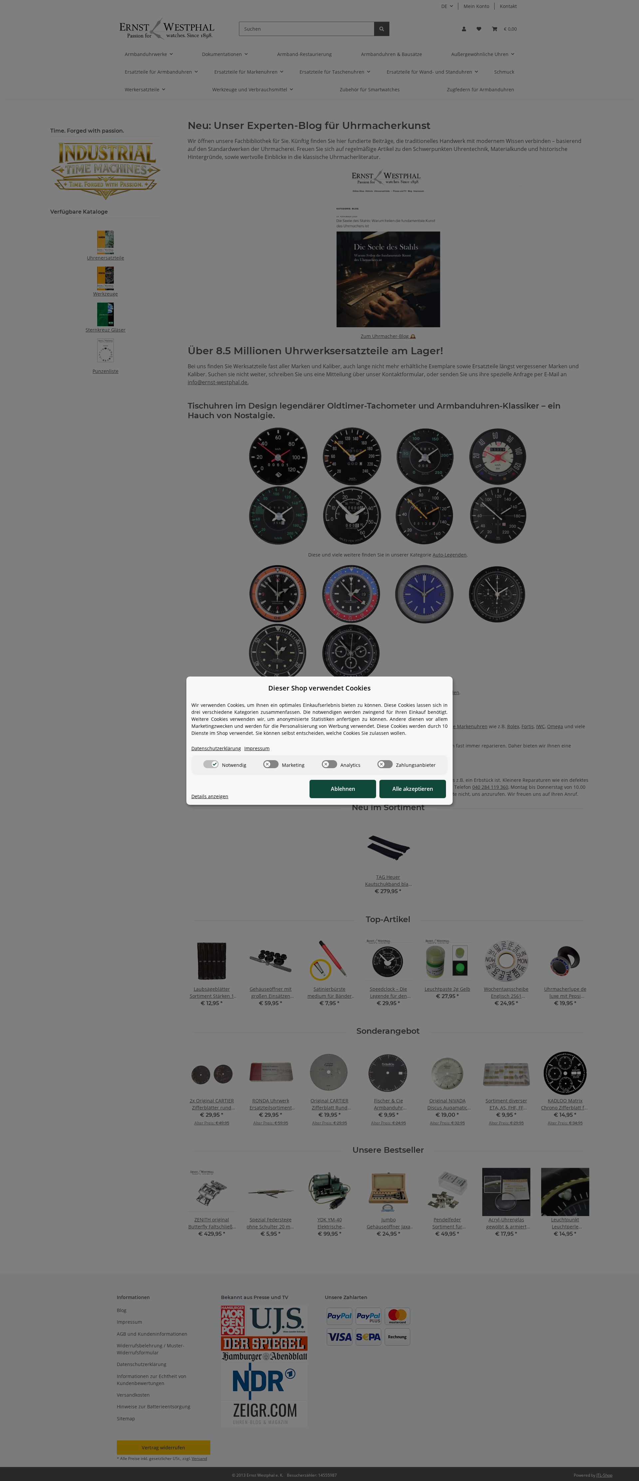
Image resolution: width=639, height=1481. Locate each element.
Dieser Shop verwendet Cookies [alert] (319, 688)
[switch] (211, 764)
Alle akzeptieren (412, 788)
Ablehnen (343, 788)
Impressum (257, 748)
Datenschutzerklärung (216, 748)
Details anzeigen (209, 796)
